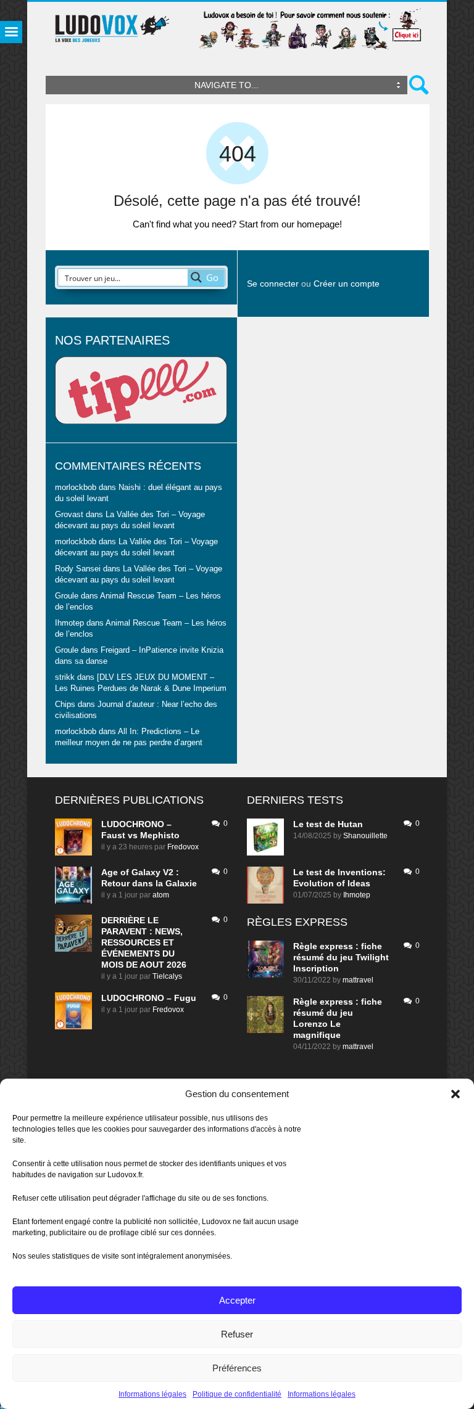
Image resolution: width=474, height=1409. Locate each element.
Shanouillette (365, 835)
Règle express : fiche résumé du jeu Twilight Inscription (341, 957)
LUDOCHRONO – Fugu (148, 998)
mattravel (358, 980)
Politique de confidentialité (237, 1394)
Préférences (237, 1368)
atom (160, 895)
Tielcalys (167, 976)
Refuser (237, 1334)
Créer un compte (347, 283)
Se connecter (273, 283)
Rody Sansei (78, 569)
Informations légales (152, 1394)
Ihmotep (69, 623)
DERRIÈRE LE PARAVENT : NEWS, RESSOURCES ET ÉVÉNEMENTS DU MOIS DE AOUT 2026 (143, 942)
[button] (455, 1094)
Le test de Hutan (328, 824)
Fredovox (183, 847)
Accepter (237, 1300)
